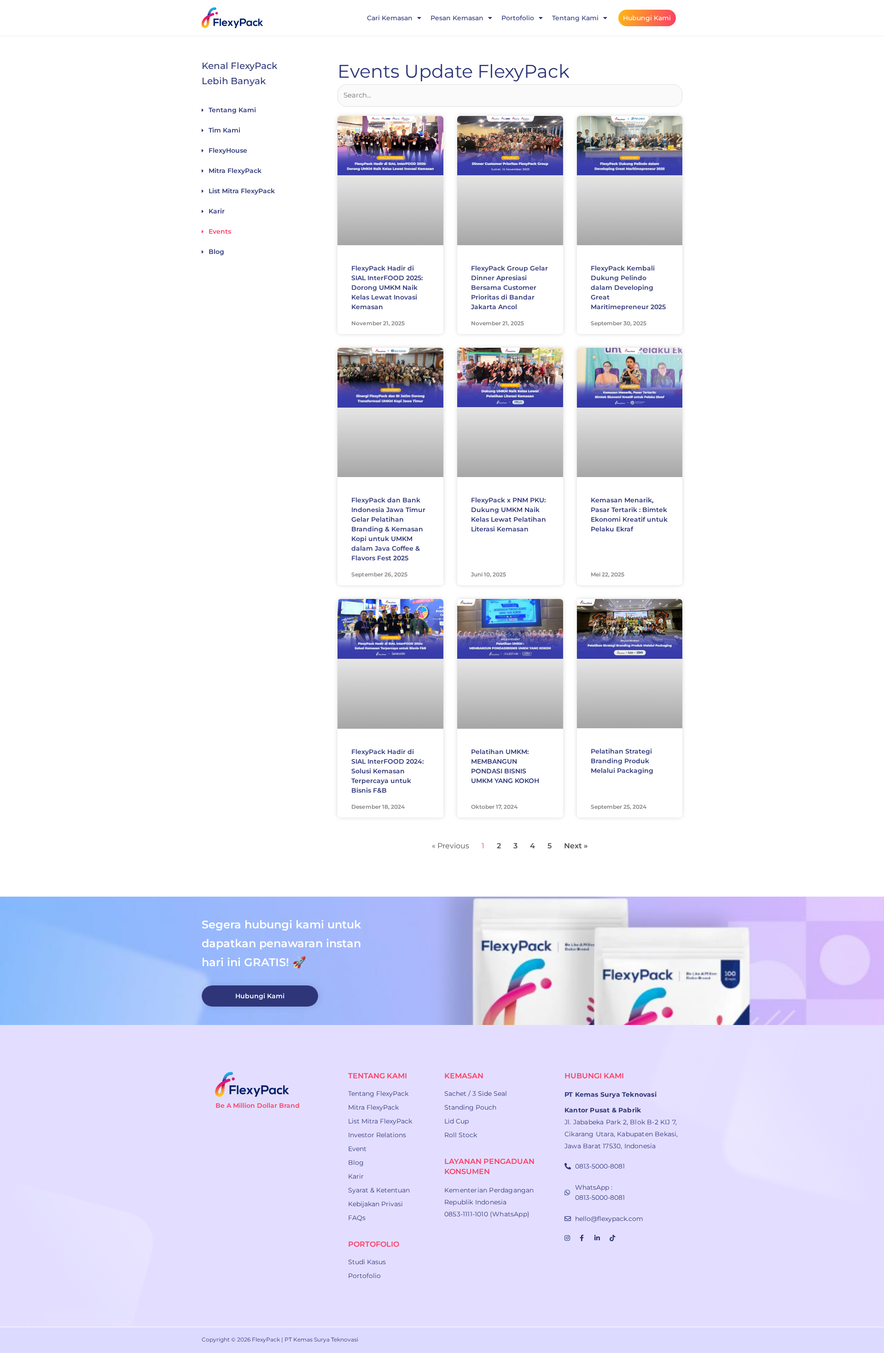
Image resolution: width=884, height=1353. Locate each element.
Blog (216, 252)
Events (220, 231)
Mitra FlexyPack (235, 171)
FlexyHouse (228, 150)
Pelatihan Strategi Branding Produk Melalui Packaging (622, 761)
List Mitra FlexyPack (242, 191)
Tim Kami (224, 130)
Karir (217, 211)
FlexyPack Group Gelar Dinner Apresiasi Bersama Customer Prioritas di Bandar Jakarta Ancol (509, 287)
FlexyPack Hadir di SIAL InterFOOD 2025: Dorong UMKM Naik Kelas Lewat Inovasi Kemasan (387, 287)
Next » (576, 845)
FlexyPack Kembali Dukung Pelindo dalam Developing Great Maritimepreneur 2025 (628, 287)
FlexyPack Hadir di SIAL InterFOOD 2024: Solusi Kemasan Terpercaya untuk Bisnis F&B (387, 771)
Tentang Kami (232, 110)
